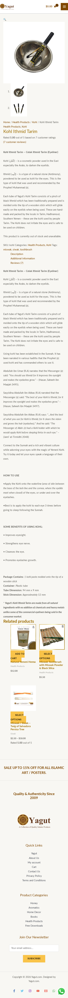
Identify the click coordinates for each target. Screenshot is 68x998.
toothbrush (26, 249)
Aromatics (34, 908)
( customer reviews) (14, 142)
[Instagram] (30, 990)
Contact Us (34, 871)
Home (6, 122)
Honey (34, 903)
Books (34, 917)
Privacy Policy (34, 876)
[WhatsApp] (53, 990)
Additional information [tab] (23, 258)
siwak (16, 249)
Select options (45, 656)
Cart (34, 867)
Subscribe (34, 959)
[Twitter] (22, 990)
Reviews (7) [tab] (17, 263)
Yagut (34, 853)
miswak (7, 249)
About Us (34, 858)
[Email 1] (45, 990)
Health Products (21, 122)
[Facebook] (14, 990)
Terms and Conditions (34, 880)
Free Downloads (34, 926)
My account (34, 862)
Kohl (34, 122)
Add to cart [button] (18, 656)
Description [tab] (17, 254)
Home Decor (34, 912)
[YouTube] (37, 990)
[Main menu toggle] (64, 6)
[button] (4, 19)
